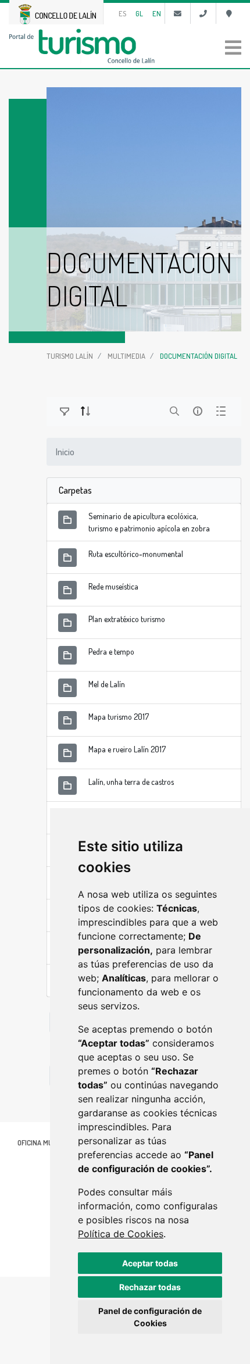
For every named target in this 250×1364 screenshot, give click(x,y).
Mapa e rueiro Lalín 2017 (127, 749)
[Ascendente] (85, 411)
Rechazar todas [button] (150, 1287)
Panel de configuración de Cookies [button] (150, 1317)
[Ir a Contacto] (177, 13)
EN (156, 13)
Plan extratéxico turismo (126, 619)
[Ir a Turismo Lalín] (125, 46)
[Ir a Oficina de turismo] (228, 13)
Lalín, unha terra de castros (131, 782)
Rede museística (113, 586)
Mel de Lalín (106, 684)
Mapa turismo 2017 (118, 717)
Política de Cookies (120, 1234)
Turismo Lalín (70, 355)
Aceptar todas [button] (150, 1263)
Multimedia (126, 355)
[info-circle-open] (197, 411)
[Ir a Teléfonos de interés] (203, 13)
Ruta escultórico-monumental (135, 554)
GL (139, 13)
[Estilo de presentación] (221, 411)
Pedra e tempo (111, 651)
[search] (174, 411)
